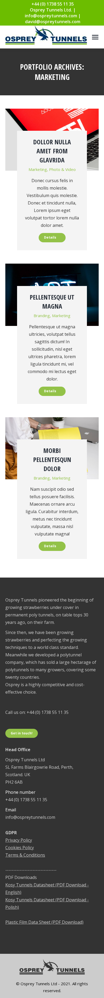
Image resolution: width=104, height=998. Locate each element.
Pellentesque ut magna (52, 301)
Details (50, 237)
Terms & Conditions (25, 855)
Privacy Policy (18, 840)
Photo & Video (62, 169)
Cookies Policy (19, 847)
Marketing (38, 169)
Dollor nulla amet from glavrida (52, 150)
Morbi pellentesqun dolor (52, 459)
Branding (42, 315)
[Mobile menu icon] (95, 37)
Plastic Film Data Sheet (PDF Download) (44, 922)
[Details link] (52, 120)
